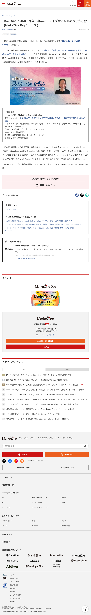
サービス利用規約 (15, 595)
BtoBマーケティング (39, 497)
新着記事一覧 (8, 485)
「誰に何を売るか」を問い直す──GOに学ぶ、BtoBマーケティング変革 (32, 414)
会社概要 (13, 591)
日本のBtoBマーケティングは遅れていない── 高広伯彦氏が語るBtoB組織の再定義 (37, 380)
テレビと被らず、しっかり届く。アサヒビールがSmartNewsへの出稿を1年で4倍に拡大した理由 (42, 404)
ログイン (47, 347)
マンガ (63, 520)
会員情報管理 (14, 585)
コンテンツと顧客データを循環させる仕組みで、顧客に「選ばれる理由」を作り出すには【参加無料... (45, 224)
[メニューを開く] (3, 3)
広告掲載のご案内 (23, 467)
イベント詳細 (11, 209)
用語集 (5, 542)
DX (3, 497)
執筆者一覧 (65, 525)
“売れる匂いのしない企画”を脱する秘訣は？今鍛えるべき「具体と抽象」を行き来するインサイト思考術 (45, 389)
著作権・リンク (15, 578)
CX (3, 502)
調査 (33, 520)
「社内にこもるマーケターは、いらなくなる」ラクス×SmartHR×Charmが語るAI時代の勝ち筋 (41, 394)
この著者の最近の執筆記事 (25, 258)
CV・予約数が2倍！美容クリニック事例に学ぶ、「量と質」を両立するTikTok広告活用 (38, 375)
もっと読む (9, 230)
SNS (63, 502)
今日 (24, 370)
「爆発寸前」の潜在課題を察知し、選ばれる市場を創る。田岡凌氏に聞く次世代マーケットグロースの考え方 (46, 399)
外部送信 (13, 601)
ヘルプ (12, 575)
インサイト (6, 507)
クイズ (4, 525)
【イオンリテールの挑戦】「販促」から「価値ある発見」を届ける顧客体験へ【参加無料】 (41, 228)
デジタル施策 (37, 502)
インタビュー (7, 520)
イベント (6, 534)
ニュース (5, 34)
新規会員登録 (46, 341)
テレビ (63, 497)
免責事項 (13, 588)
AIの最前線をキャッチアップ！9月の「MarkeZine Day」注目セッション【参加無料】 (38, 419)
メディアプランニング (40, 507)
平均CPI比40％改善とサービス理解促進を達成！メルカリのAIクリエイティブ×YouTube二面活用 (42, 384)
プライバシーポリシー (17, 598)
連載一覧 (35, 525)
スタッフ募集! (14, 581)
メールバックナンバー (47, 335)
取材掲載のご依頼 (67, 467)
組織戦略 (13, 34)
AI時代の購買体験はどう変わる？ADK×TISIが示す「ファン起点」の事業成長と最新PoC (39, 221)
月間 (67, 370)
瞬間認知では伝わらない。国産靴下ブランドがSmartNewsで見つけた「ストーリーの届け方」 (41, 409)
